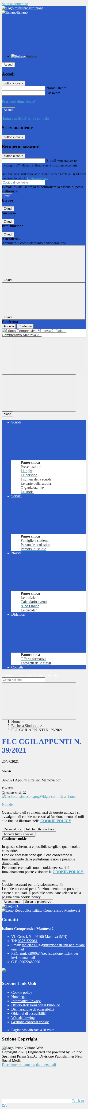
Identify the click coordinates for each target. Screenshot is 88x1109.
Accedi (8, 64)
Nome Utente (56, 88)
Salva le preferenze (38, 901)
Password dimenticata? (19, 101)
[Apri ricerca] (49, 355)
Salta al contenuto (15, 4)
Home (15, 721)
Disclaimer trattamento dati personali (29, 1065)
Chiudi (8, 208)
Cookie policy (21, 992)
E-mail (51, 161)
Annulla (9, 326)
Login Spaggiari (37, 178)
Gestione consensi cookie (30, 1022)
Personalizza (12, 829)
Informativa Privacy (26, 1001)
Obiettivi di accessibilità (28, 1013)
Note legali (19, 997)
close (7, 414)
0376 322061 (28, 941)
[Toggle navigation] (39, 393)
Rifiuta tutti (40, 829)
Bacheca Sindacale (25, 726)
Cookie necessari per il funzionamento (30, 884)
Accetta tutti (19, 834)
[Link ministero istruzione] (22, 8)
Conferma (25, 326)
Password (53, 93)
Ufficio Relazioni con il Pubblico (35, 1005)
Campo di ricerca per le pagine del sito (30, 675)
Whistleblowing (23, 1018)
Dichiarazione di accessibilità (32, 1009)
